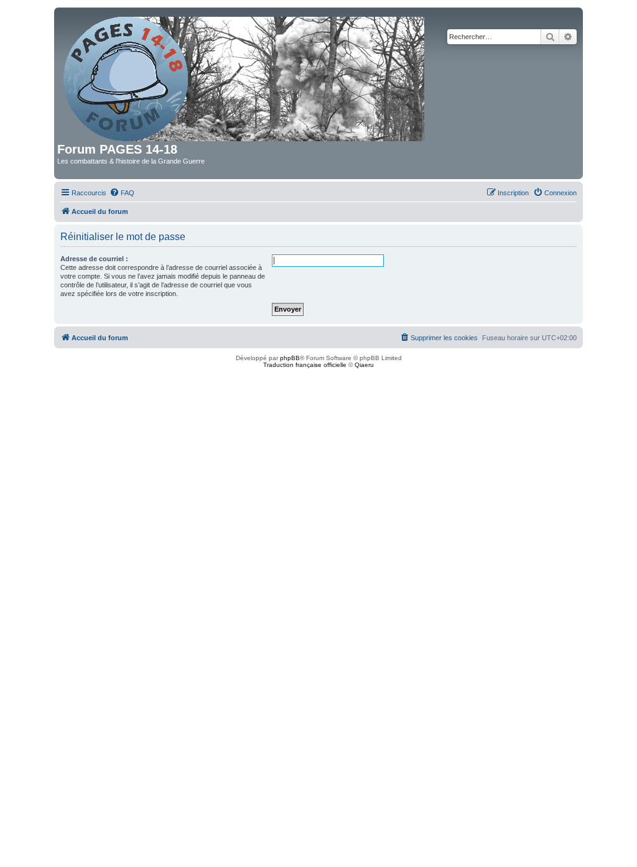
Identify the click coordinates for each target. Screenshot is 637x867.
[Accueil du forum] (244, 76)
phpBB (290, 358)
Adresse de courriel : (94, 258)
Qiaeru (364, 364)
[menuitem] (121, 192)
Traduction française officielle (304, 364)
